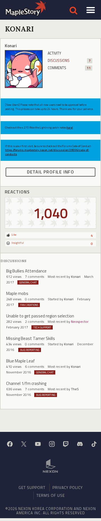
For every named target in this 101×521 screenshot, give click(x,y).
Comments (69, 68)
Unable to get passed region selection (40, 316)
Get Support (32, 487)
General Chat (28, 282)
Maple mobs (17, 293)
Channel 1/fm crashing (26, 383)
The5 (75, 389)
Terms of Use (50, 495)
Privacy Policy (67, 487)
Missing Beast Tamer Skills (30, 338)
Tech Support (42, 327)
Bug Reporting (29, 350)
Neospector (79, 321)
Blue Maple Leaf (20, 361)
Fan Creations (29, 305)
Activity (54, 53)
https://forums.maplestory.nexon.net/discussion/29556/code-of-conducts (47, 152)
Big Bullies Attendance (26, 271)
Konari (76, 276)
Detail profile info (50, 171)
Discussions (69, 60)
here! (69, 127)
